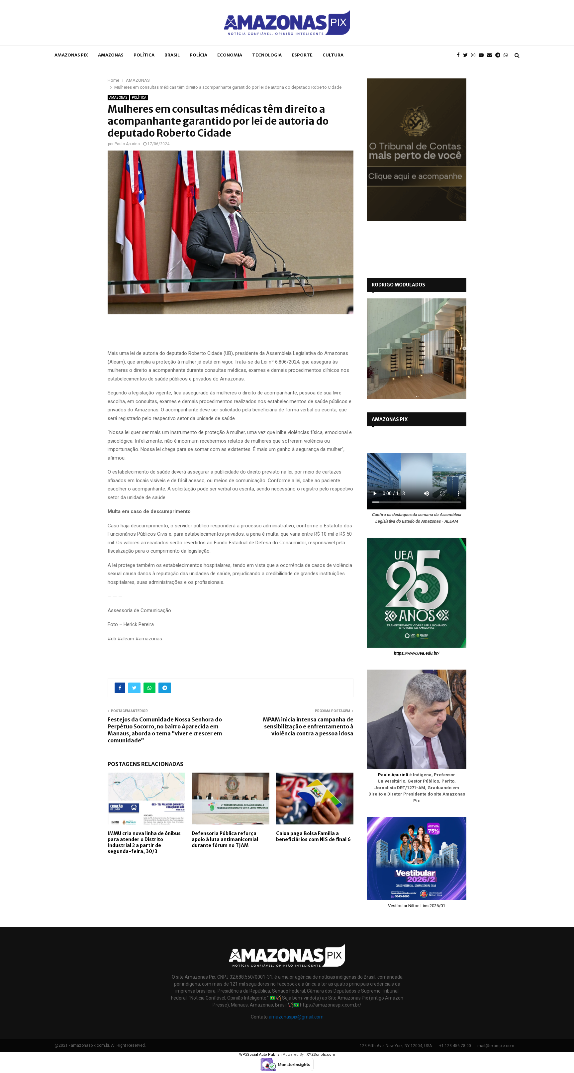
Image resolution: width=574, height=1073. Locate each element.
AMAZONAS (111, 55)
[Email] (491, 55)
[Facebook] (460, 55)
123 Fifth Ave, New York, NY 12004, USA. (396, 1045)
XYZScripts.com (321, 1054)
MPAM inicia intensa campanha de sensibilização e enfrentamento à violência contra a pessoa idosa (308, 726)
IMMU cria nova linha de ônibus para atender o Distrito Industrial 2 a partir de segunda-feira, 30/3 (144, 842)
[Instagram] (475, 55)
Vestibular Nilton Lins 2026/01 (416, 905)
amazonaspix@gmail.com (296, 1016)
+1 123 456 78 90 (455, 1045)
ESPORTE (302, 55)
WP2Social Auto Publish (260, 1054)
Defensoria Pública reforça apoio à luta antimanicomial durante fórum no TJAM (225, 839)
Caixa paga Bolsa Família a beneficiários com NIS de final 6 (313, 836)
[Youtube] (483, 55)
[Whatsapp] (507, 55)
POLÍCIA (198, 55)
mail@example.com (495, 1045)
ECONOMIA (229, 55)
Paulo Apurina (127, 144)
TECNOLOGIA (267, 55)
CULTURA (333, 55)
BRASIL (172, 55)
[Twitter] (467, 55)
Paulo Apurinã (393, 774)
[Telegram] (499, 55)
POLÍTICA (144, 55)
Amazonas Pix (71, 55)
